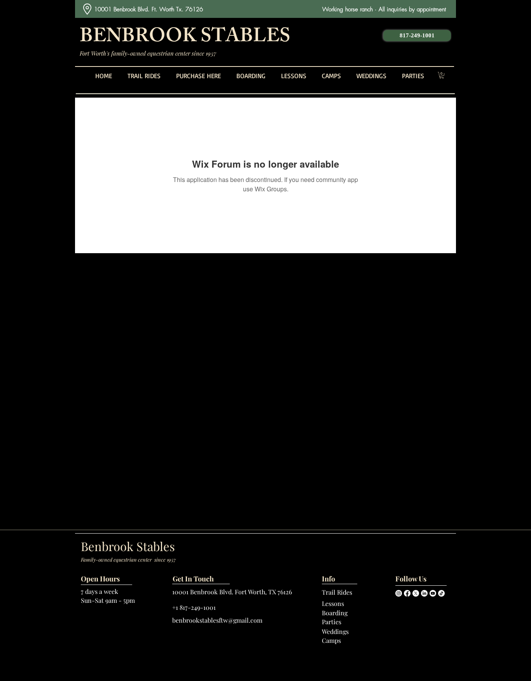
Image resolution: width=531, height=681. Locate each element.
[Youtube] (433, 593)
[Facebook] (407, 593)
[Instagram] (398, 593)
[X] (415, 593)
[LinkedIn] (424, 593)
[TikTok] (441, 593)
